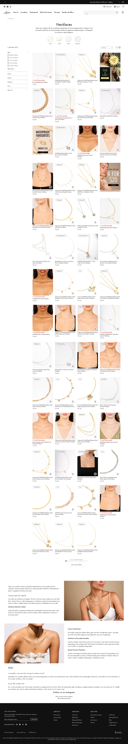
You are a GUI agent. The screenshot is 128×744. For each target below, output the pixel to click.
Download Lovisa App (96, 715)
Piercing (92, 722)
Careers (55, 720)
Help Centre (75, 717)
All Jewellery (11, 18)
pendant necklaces (60, 30)
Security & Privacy (21, 732)
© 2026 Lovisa (32, 732)
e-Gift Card (112, 715)
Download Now (82, 2)
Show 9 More (11, 68)
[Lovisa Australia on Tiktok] (10, 7)
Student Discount (113, 722)
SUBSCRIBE (34, 719)
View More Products (76, 565)
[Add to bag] (50, 76)
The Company (57, 715)
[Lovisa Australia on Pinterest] (26, 724)
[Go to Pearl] (116, 12)
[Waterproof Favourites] (42, 139)
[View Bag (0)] (122, 12)
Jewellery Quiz (112, 725)
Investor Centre (57, 717)
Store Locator (94, 720)
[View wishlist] (123, 7)
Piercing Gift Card (113, 717)
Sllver (59, 43)
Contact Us (74, 715)
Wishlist (92, 717)
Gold (50, 43)
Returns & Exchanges (77, 722)
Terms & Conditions (9, 732)
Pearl (68, 43)
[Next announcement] (119, 2)
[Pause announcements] (122, 2)
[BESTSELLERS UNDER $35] (110, 66)
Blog (110, 720)
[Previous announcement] (5, 2)
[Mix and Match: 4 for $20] (110, 176)
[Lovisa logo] (7, 12)
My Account (75, 725)
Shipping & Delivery (77, 720)
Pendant (77, 43)
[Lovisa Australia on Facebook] (4, 7)
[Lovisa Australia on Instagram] (7, 7)
